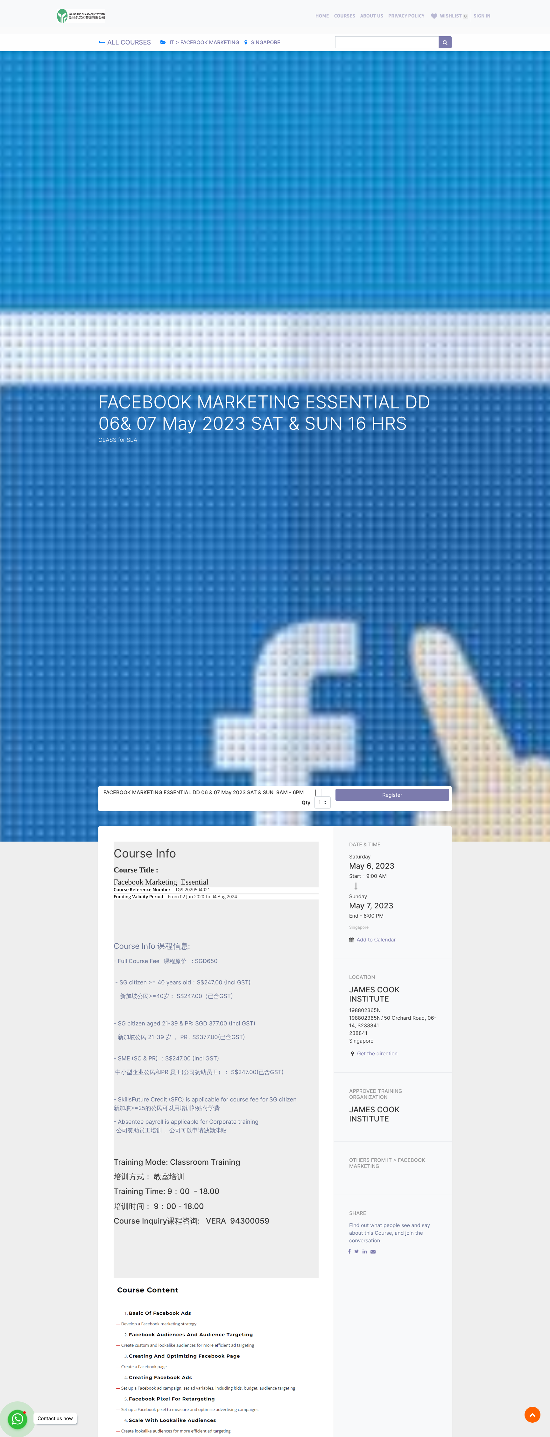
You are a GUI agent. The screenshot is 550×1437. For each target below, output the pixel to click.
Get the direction (377, 1053)
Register (392, 795)
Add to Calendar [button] (376, 939)
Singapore (265, 42)
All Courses (130, 42)
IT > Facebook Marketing (203, 42)
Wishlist (453, 16)
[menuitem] (322, 16)
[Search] (445, 42)
